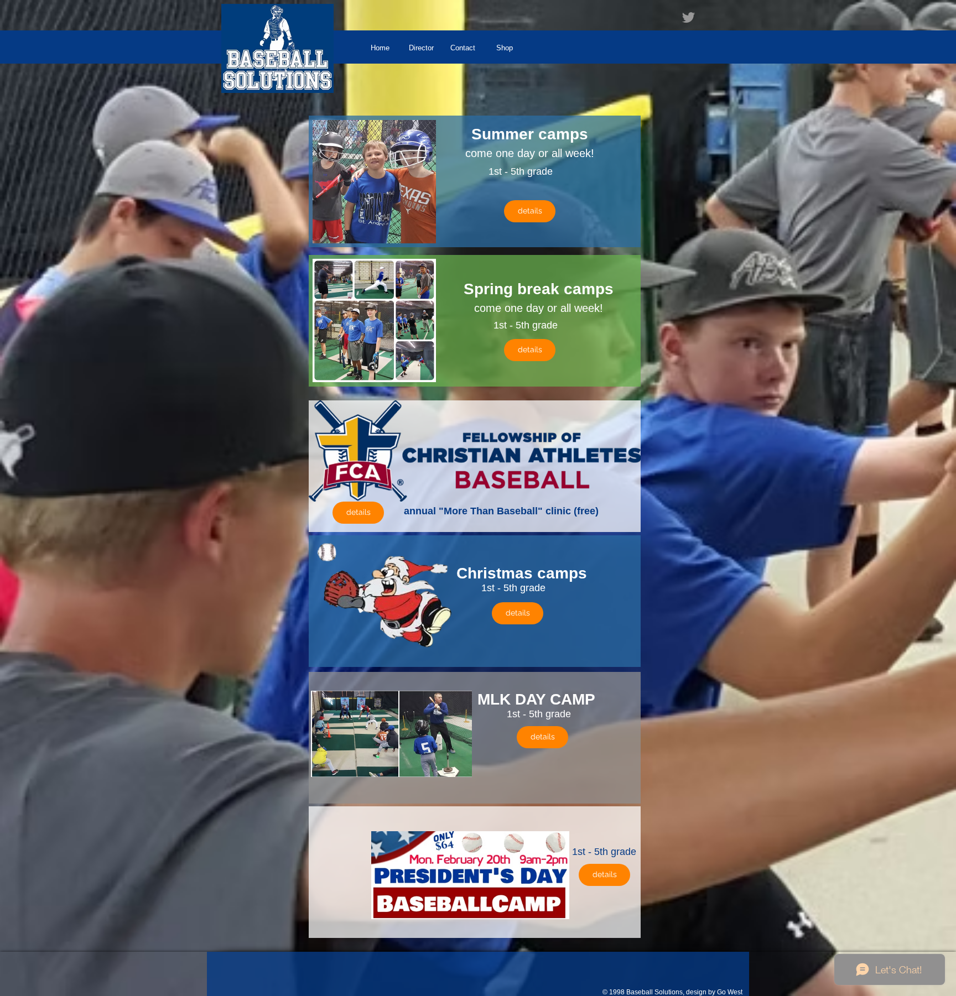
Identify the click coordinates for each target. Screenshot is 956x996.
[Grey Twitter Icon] (688, 17)
